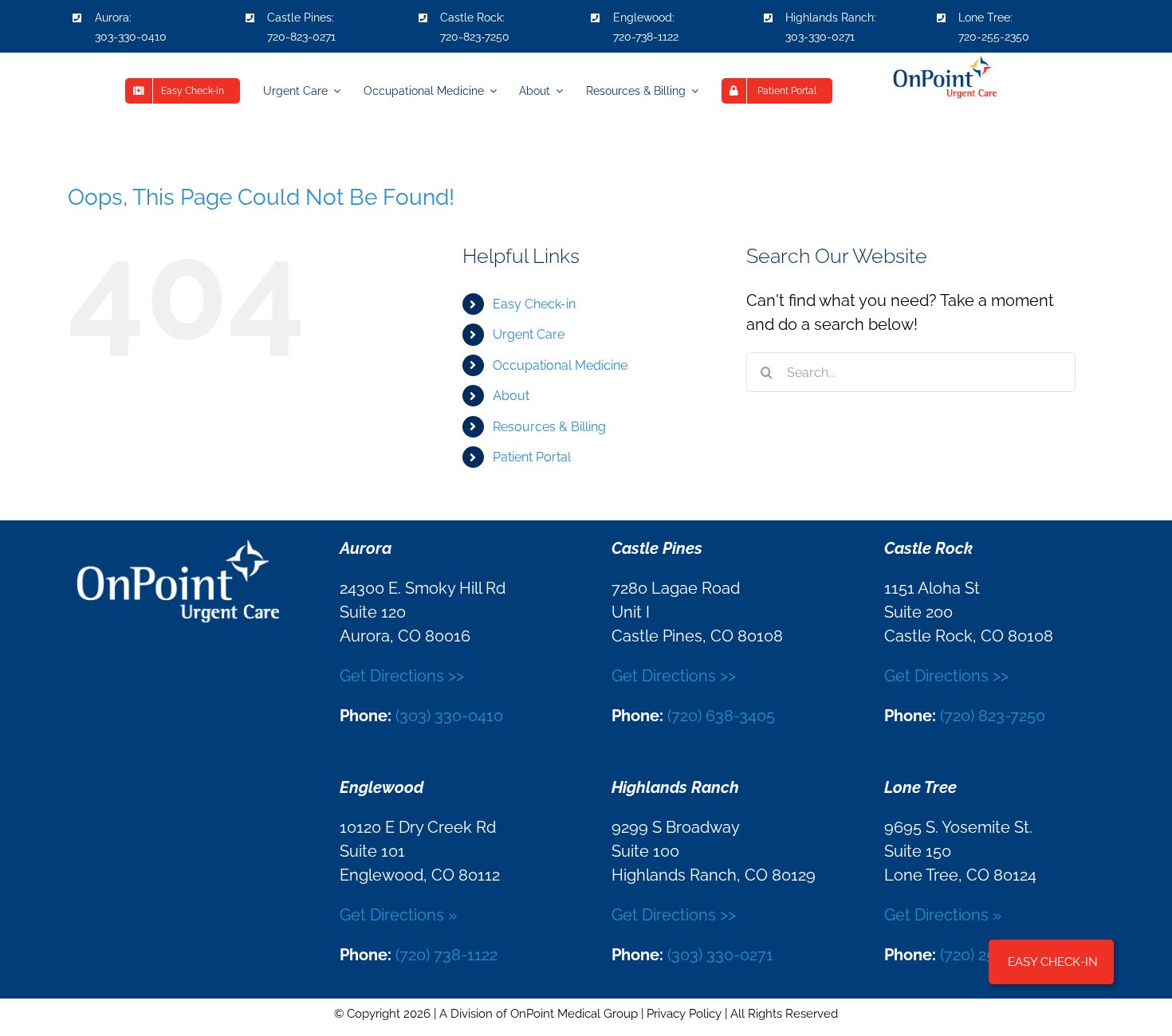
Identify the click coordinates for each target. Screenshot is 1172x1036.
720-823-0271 (301, 36)
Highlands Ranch (829, 17)
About (511, 395)
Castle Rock (471, 17)
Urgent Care (528, 334)
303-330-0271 (820, 36)
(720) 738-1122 (446, 954)
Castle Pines (299, 17)
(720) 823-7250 (992, 715)
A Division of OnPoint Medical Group (538, 1014)
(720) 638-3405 (721, 715)
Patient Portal (532, 457)
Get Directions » (398, 914)
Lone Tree (984, 17)
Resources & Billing (549, 426)
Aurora (112, 17)
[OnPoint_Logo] (944, 60)
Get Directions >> (402, 675)
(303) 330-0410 (449, 715)
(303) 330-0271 (720, 954)
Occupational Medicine (560, 365)
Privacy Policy (684, 1014)
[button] (1051, 962)
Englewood (642, 17)
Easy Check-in (534, 304)
